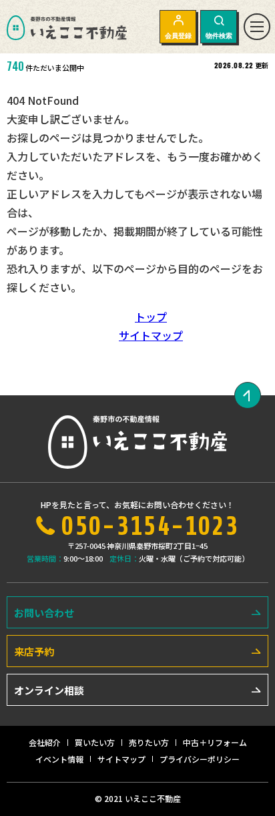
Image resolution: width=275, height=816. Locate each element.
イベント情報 (59, 759)
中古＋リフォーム (215, 742)
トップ (151, 317)
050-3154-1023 (149, 526)
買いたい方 (95, 742)
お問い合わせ (44, 613)
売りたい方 (149, 742)
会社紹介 (45, 742)
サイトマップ (151, 335)
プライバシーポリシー (200, 759)
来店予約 (34, 651)
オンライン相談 (49, 690)
